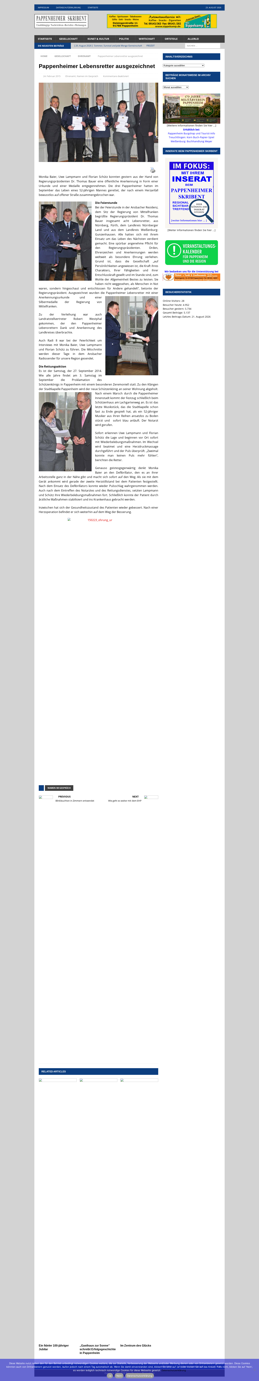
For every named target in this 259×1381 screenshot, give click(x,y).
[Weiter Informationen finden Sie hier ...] (191, 230)
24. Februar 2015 (51, 76)
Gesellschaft (68, 38)
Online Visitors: (172, 300)
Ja (110, 1375)
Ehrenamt (70, 76)
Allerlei (193, 38)
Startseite (93, 7)
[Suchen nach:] (202, 45)
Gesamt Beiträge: (173, 312)
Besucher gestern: (174, 308)
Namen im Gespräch (87, 76)
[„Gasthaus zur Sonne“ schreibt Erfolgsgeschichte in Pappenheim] (99, 1210)
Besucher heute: (173, 305)
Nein (119, 1375)
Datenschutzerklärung (68, 7)
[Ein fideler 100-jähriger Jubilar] (58, 1210)
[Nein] (254, 1370)
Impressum (43, 7)
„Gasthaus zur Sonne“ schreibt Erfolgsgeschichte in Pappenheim (98, 1349)
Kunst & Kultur (98, 38)
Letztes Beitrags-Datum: (177, 316)
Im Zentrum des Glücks (135, 1345)
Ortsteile (171, 38)
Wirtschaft (147, 38)
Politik (124, 38)
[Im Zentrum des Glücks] (139, 1210)
